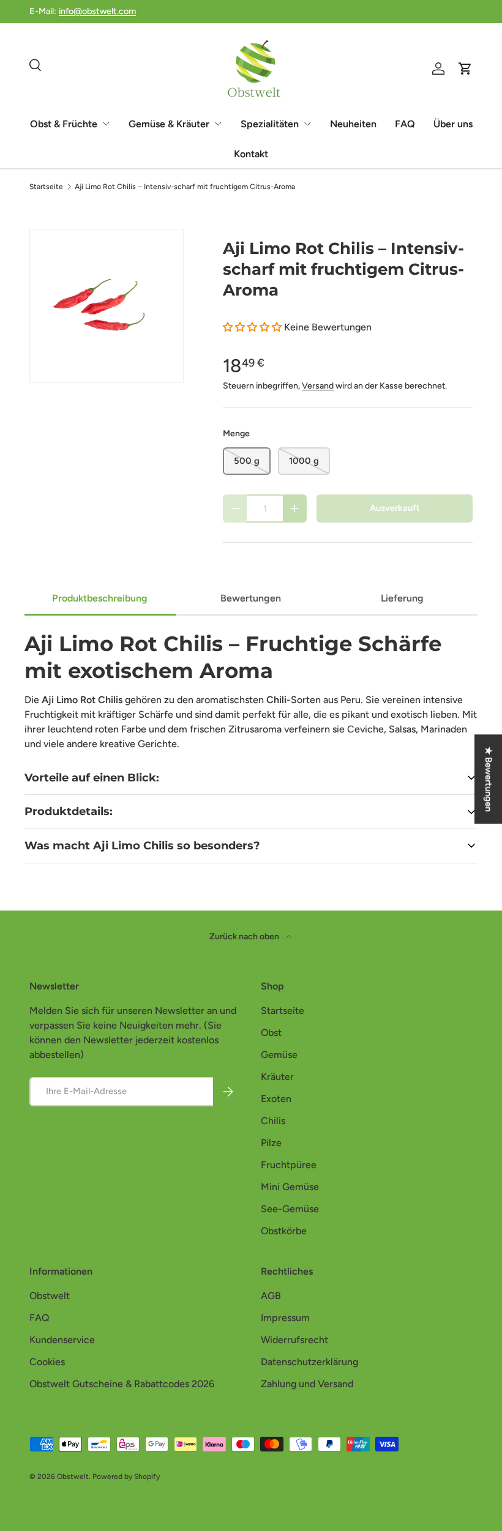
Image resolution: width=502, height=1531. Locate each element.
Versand (318, 386)
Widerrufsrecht (294, 1340)
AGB (271, 1296)
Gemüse (279, 1054)
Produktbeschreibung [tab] (100, 598)
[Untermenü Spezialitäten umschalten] (307, 123)
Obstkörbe (284, 1231)
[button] (253, 327)
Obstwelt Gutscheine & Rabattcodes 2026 (121, 1384)
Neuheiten (353, 124)
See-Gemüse (290, 1209)
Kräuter (277, 1076)
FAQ (405, 124)
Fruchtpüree (289, 1165)
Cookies (47, 1362)
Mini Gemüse (290, 1187)
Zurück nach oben (245, 936)
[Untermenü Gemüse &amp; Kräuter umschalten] (218, 123)
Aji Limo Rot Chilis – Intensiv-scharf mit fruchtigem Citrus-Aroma (185, 186)
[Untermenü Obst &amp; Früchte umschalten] (106, 123)
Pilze (271, 1143)
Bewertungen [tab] (250, 598)
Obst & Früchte (63, 124)
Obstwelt (49, 1296)
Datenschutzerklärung (309, 1362)
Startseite (46, 186)
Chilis (273, 1121)
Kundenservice (62, 1340)
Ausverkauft (395, 507)
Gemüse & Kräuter (169, 124)
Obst (271, 1032)
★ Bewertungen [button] (488, 779)
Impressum (285, 1318)
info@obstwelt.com (97, 11)
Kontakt (251, 154)
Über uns (453, 124)
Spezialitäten (270, 124)
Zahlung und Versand (307, 1384)
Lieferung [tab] (402, 598)
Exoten (276, 1098)
